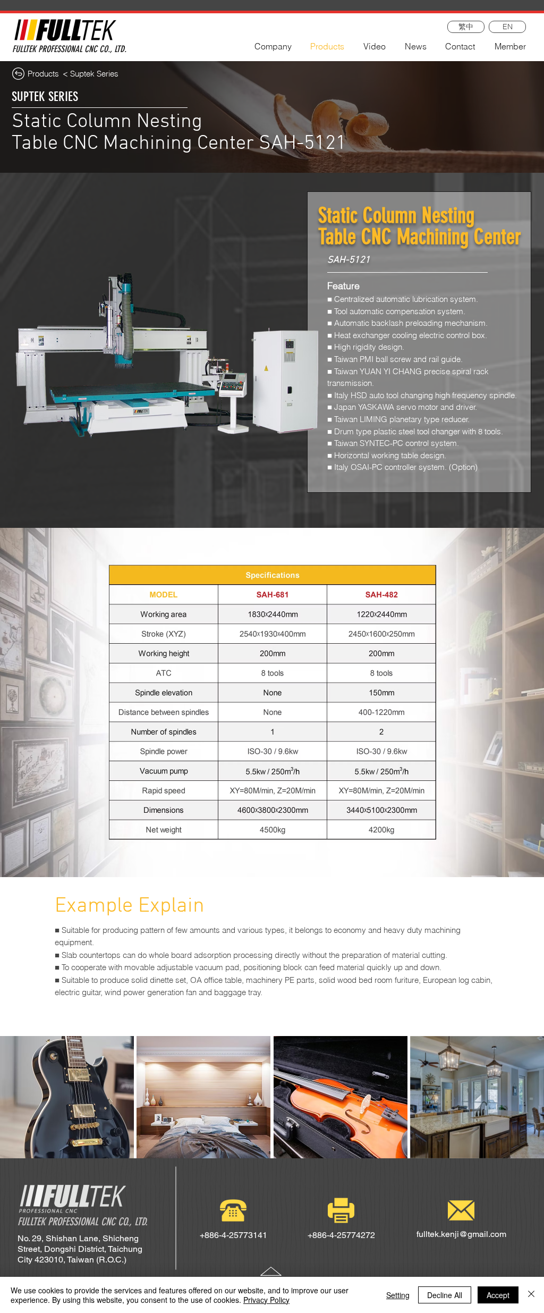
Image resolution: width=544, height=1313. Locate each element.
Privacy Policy (266, 1299)
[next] (524, 1102)
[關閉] (531, 1294)
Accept (498, 1295)
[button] (67, 1097)
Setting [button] (398, 1295)
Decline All (444, 1295)
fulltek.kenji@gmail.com (461, 1234)
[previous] (19, 1102)
